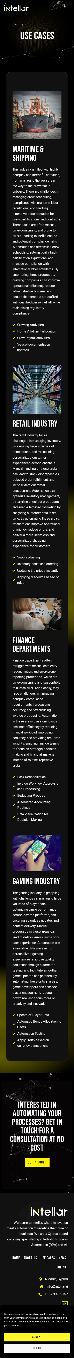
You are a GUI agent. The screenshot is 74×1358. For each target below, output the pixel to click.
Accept (37, 1337)
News (62, 1258)
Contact (62, 1267)
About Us (30, 1258)
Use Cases (48, 1258)
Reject (37, 1348)
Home (16, 1258)
